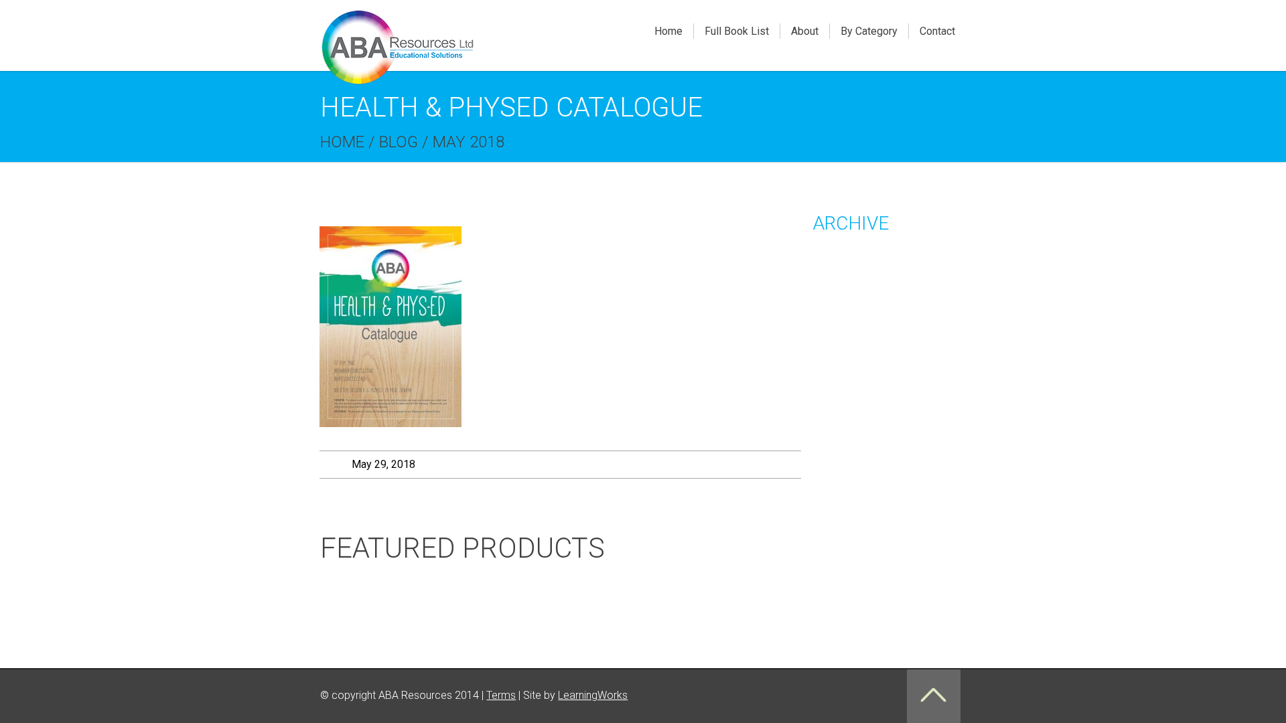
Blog (398, 142)
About (804, 31)
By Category (869, 31)
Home (668, 31)
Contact (937, 31)
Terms (501, 695)
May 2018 (468, 142)
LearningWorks (593, 695)
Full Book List (737, 31)
